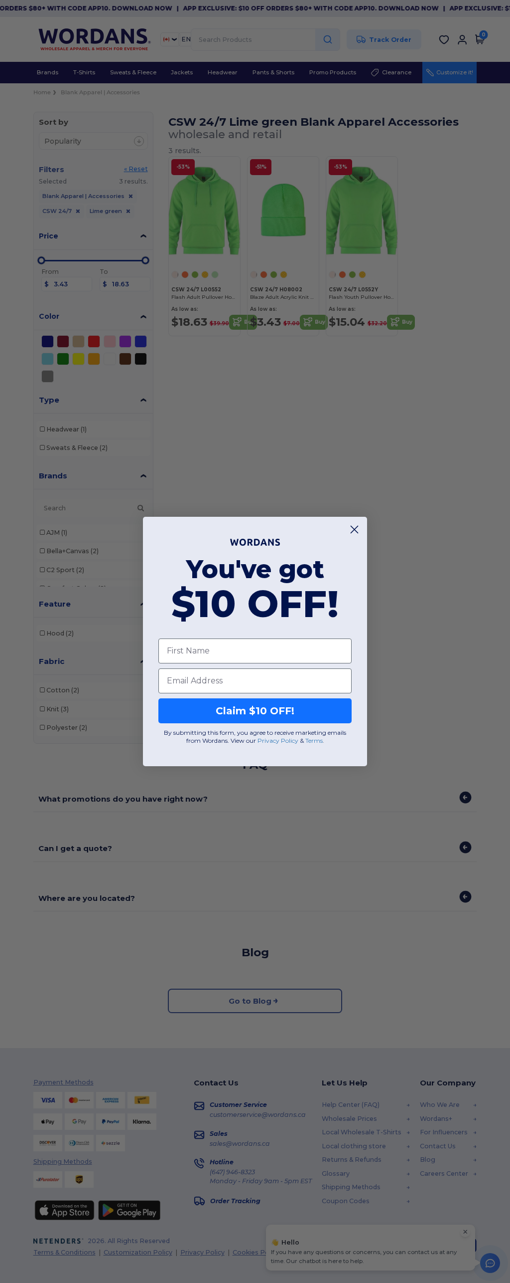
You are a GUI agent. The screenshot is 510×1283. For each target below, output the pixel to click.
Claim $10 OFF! (255, 711)
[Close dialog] (354, 529)
